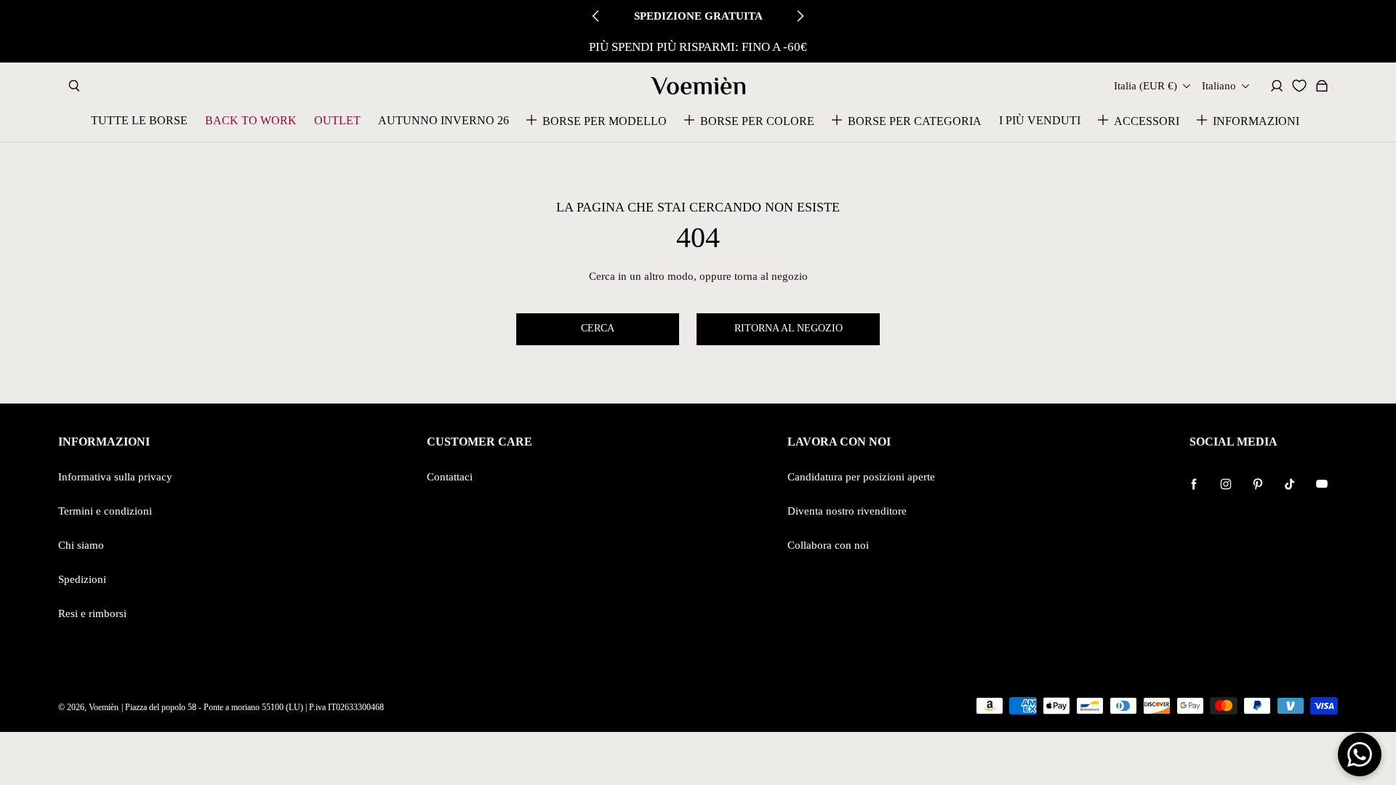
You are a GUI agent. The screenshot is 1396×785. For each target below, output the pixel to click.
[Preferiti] (1299, 85)
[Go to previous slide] (596, 16)
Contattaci (450, 476)
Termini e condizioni (105, 510)
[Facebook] (1194, 484)
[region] (698, 47)
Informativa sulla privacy (115, 476)
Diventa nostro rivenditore (847, 510)
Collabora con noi (828, 545)
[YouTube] (1322, 484)
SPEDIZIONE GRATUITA (698, 15)
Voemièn (104, 707)
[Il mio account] (1277, 86)
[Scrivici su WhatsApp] (1359, 754)
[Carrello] (1322, 86)
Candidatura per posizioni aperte (861, 476)
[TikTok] (1290, 484)
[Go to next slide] (799, 16)
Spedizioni (82, 579)
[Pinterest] (1258, 484)
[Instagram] (1226, 484)
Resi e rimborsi (92, 613)
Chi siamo (81, 545)
